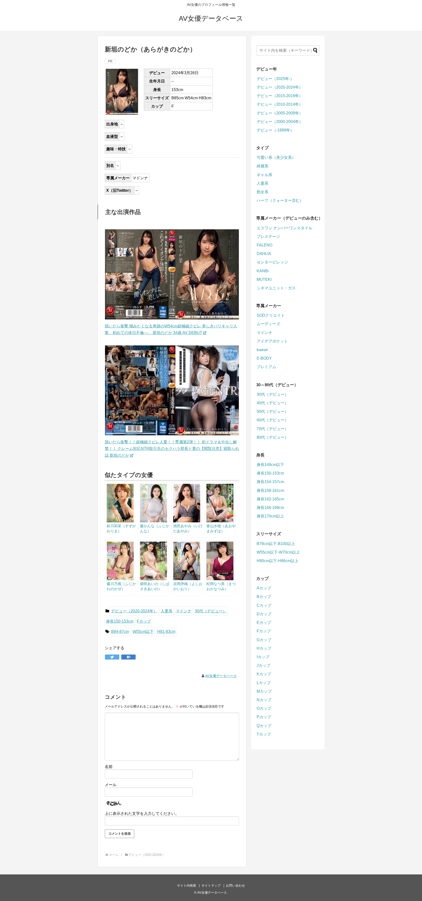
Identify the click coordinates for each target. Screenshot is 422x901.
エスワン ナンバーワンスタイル (284, 228)
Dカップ (264, 614)
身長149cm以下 (270, 465)
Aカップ (264, 588)
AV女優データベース (211, 18)
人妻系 (166, 611)
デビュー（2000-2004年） (280, 122)
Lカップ (264, 683)
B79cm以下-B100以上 (276, 544)
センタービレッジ (272, 262)
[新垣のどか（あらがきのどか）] (128, 657)
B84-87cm (120, 631)
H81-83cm (166, 631)
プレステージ (268, 236)
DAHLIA (264, 254)
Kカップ (264, 674)
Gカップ (264, 640)
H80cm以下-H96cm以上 (277, 561)
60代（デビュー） (272, 420)
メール (110, 785)
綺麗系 (262, 166)
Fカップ (144, 621)
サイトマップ (211, 885)
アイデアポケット (272, 341)
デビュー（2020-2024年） (134, 611)
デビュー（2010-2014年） (280, 104)
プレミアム (266, 367)
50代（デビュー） (272, 411)
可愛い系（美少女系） (276, 157)
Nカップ (264, 700)
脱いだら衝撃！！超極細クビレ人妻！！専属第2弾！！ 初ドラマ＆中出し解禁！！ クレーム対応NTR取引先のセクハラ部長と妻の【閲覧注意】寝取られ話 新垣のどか (172, 448)
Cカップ (264, 605)
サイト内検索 (186, 885)
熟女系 (262, 192)
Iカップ (263, 657)
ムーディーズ (268, 324)
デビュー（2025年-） (275, 79)
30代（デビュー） (211, 611)
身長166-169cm (270, 508)
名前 (109, 767)
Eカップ (264, 622)
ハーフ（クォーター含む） (280, 200)
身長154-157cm (270, 482)
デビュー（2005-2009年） (280, 113)
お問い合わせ (235, 885)
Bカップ (264, 597)
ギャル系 (264, 175)
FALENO (264, 245)
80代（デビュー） (272, 437)
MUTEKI (264, 279)
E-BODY (264, 358)
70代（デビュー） (272, 429)
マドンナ (183, 611)
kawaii (262, 350)
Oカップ (264, 708)
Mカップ (264, 691)
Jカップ (263, 665)
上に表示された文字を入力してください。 (142, 813)
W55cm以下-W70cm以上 (278, 552)
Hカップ (264, 648)
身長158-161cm (270, 490)
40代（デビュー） (272, 403)
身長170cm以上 (270, 516)
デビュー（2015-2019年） (280, 96)
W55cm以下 (143, 631)
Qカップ (264, 726)
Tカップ (264, 734)
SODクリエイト (271, 315)
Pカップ (264, 717)
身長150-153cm (119, 621)
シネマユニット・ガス (276, 288)
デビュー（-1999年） (275, 130)
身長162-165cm (270, 499)
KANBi (263, 271)
